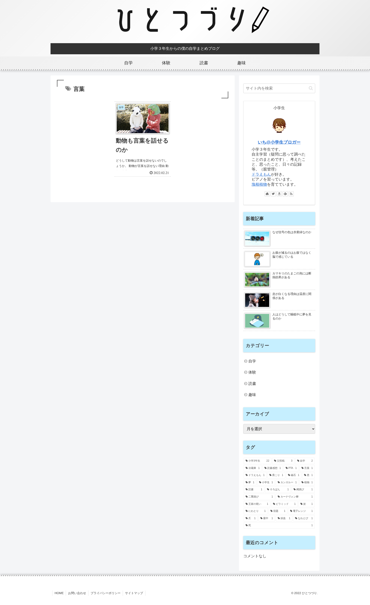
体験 (252, 372)
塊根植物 (259, 184)
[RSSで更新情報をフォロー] (291, 193)
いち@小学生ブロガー (279, 142)
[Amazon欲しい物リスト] (279, 193)
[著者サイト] (267, 193)
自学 (252, 361)
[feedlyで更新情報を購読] (285, 193)
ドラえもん (261, 174)
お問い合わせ (77, 593)
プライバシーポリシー (106, 593)
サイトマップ (134, 593)
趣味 (252, 395)
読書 (252, 383)
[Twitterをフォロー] (273, 193)
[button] (311, 88)
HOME (59, 593)
